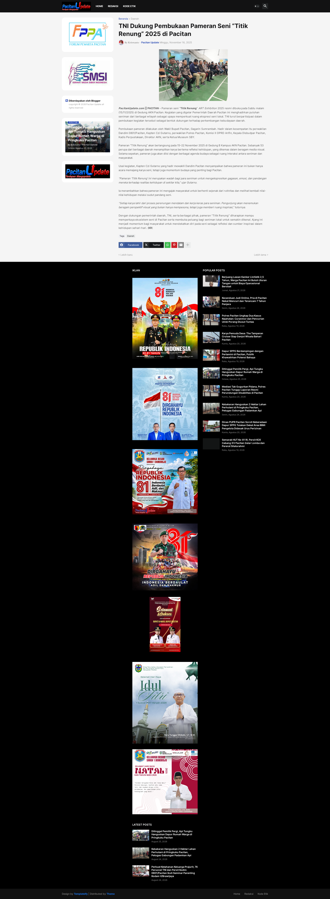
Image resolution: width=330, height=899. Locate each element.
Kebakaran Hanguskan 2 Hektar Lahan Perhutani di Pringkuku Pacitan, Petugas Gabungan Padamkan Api (173, 852)
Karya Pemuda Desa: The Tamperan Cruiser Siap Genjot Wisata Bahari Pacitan (242, 336)
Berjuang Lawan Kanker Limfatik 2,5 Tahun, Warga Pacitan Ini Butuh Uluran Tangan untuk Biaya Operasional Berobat (244, 281)
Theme (111, 893)
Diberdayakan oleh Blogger (85, 100)
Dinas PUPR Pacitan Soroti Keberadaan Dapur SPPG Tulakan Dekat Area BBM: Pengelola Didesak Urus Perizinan (244, 425)
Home (99, 6)
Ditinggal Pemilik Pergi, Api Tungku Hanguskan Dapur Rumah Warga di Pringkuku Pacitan (171, 834)
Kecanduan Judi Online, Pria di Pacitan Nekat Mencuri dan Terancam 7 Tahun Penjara (244, 301)
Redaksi (113, 6)
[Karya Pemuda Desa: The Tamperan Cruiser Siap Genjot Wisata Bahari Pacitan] (211, 337)
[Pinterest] (174, 245)
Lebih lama (260, 254)
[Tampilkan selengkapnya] (188, 245)
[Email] (181, 245)
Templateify (81, 893)
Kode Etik (129, 6)
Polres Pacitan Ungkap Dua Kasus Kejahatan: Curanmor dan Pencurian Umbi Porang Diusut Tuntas (243, 318)
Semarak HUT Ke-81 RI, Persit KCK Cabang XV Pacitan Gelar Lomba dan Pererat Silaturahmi (243, 442)
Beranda (123, 19)
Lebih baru (126, 254)
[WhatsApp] (167, 245)
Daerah (135, 19)
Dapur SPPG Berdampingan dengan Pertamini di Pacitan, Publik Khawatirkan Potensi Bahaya (242, 354)
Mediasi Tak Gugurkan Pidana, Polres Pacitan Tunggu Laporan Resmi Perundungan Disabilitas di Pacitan (244, 389)
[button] (257, 6)
